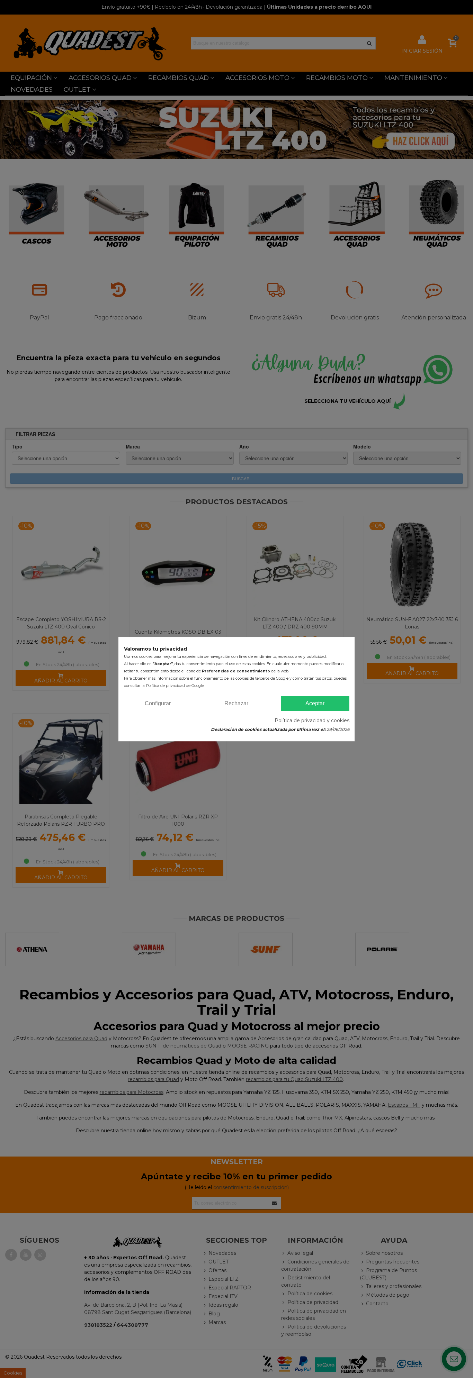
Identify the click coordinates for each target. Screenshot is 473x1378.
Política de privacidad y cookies (312, 720)
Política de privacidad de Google (175, 685)
